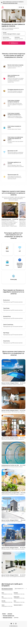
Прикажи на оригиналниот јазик (10, 3)
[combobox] (13, 34)
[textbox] (7, 39)
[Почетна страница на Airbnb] (3, 7)
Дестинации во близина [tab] (7, 588)
